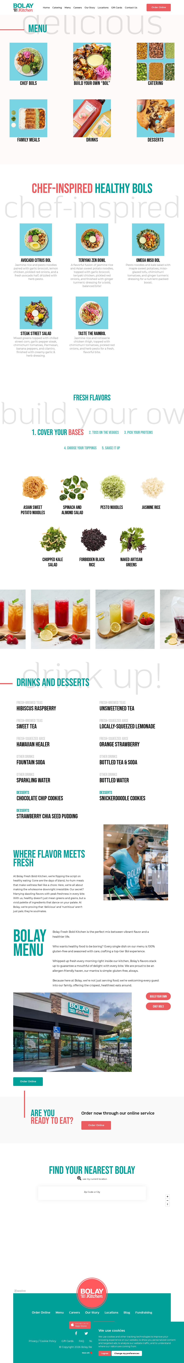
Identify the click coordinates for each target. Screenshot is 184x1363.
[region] (92, 1243)
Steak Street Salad (35, 344)
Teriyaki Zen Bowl (91, 272)
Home (46, 7)
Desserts (155, 142)
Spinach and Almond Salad (72, 510)
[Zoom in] (167, 1197)
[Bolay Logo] (23, 7)
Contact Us (131, 7)
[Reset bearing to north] (167, 1204)
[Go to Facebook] (76, 1334)
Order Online (159, 7)
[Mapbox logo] (20, 1290)
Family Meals (28, 142)
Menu (68, 7)
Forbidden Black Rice (92, 562)
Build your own (158, 996)
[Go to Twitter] (86, 1334)
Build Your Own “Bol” (92, 85)
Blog (127, 1312)
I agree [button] (104, 1353)
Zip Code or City (92, 1192)
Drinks (92, 142)
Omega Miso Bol (148, 270)
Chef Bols (28, 85)
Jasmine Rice (151, 507)
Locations (103, 7)
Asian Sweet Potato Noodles (33, 510)
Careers (77, 7)
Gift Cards (116, 7)
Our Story (90, 7)
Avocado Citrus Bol (36, 269)
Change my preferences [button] (126, 1353)
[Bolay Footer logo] (92, 1293)
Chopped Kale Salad (52, 562)
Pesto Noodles (111, 507)
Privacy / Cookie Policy (42, 1341)
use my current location (95, 1179)
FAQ (81, 1341)
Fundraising (143, 1312)
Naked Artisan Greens (131, 562)
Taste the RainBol (92, 342)
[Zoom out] (167, 1200)
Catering (57, 7)
